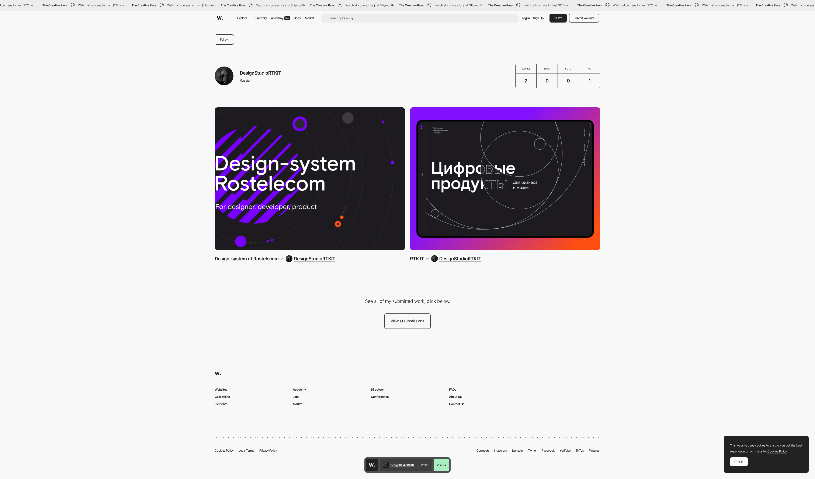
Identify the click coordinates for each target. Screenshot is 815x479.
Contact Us (456, 404)
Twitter (532, 450)
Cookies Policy (224, 450)
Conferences (380, 396)
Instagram (500, 450)
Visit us (441, 465)
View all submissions (407, 321)
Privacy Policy (268, 450)
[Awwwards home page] (372, 465)
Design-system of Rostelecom (247, 258)
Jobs (297, 18)
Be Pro (558, 18)
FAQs (452, 389)
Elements (221, 404)
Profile (424, 465)
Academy (280, 18)
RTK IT (417, 258)
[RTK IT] (505, 178)
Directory (260, 18)
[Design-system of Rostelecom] (310, 178)
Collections (222, 396)
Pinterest (594, 450)
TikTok (580, 450)
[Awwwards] (220, 18)
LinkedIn (517, 450)
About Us (455, 396)
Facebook (548, 450)
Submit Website (584, 18)
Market (309, 18)
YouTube (565, 450)
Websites (221, 389)
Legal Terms (246, 450)
